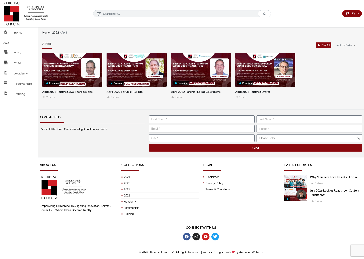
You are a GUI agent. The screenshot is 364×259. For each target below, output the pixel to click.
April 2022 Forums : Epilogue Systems (195, 91)
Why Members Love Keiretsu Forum (334, 177)
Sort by (344, 45)
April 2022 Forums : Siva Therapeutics (67, 91)
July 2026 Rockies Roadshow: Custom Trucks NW (334, 192)
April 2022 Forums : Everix (252, 91)
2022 (55, 32)
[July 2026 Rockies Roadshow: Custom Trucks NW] (295, 194)
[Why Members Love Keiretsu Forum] (295, 181)
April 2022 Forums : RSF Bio (125, 91)
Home (46, 32)
